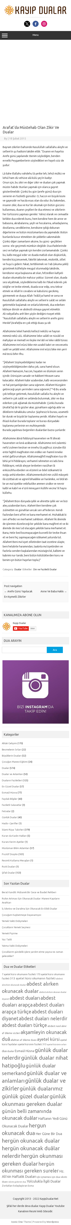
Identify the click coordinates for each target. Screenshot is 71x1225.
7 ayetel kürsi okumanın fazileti (19, 974)
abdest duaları (25, 998)
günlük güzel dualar (25, 1096)
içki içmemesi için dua (48, 1177)
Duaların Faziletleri (12, 780)
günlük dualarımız (41, 1088)
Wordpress (53, 1221)
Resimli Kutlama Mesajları (16, 860)
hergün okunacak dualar (31, 1140)
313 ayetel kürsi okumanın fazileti (32, 978)
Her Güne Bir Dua (49, 1134)
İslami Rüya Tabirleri (13, 829)
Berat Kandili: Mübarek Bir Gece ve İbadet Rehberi (29, 892)
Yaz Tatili (7, 939)
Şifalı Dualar (8, 872)
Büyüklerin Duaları (11, 755)
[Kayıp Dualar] (35, 16)
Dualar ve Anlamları (12, 774)
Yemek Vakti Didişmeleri (15, 921)
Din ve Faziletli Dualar (45, 569)
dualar (10, 1051)
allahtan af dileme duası (24, 1040)
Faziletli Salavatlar (12, 805)
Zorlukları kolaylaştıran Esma (18, 1185)
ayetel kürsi (48, 1039)
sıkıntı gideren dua (17, 1182)
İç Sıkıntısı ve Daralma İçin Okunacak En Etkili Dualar (29, 908)
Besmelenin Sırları (11, 749)
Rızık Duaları (8, 866)
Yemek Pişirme (10, 933)
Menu (36, 34)
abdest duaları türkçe (24, 1025)
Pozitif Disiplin (10, 854)
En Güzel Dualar (10, 786)
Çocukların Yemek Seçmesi (16, 927)
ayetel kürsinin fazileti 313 (32, 1044)
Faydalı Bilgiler (9, 798)
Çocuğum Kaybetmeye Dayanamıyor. (22, 915)
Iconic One (17, 1221)
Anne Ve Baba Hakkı (54, 591)
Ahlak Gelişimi (9, 743)
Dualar (18, 569)
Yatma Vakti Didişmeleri (15, 945)
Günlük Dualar (9, 817)
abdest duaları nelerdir (43, 1018)
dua (4, 1051)
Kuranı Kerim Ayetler (13, 841)
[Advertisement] (35, 81)
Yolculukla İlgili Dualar (44, 1181)
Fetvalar (6, 811)
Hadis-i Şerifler (10, 823)
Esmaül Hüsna (9, 792)
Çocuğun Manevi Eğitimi (15, 761)
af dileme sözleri (11, 1033)
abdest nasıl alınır (57, 1026)
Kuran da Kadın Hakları (14, 835)
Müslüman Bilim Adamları (15, 848)
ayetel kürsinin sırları (56, 1044)
